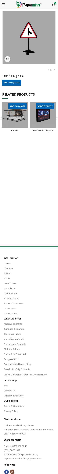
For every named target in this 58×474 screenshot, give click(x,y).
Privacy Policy (11, 411)
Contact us (9, 390)
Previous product (48, 69)
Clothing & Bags (12, 349)
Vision (7, 278)
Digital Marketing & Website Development (25, 374)
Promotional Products (15, 344)
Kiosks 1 (15, 130)
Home (7, 263)
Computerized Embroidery (17, 364)
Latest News (10, 308)
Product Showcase (13, 303)
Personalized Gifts (13, 323)
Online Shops (10, 293)
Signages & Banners (14, 328)
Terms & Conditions (14, 406)
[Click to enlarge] (7, 59)
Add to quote (12, 82)
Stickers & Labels (12, 334)
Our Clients (9, 288)
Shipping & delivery (13, 395)
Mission (7, 273)
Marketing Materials (14, 339)
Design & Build (11, 359)
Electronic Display (43, 130)
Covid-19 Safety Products (17, 369)
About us (8, 268)
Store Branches (11, 298)
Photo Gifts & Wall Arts (15, 354)
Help (6, 385)
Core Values (10, 283)
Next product (54, 69)
